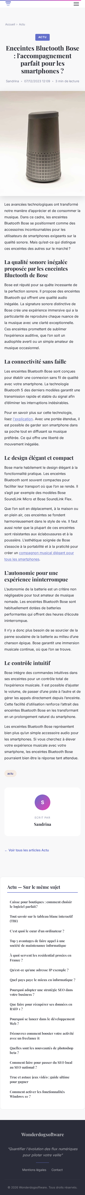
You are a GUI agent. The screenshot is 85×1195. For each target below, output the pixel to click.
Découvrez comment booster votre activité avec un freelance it (42, 1035)
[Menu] (76, 3)
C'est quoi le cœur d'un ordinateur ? (37, 931)
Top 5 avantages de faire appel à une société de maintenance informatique (38, 943)
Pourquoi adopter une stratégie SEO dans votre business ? (41, 992)
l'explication (23, 419)
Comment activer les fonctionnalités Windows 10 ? (37, 1094)
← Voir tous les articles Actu (26, 850)
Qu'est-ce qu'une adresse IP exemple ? (39, 970)
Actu (22, 24)
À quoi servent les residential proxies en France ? (40, 957)
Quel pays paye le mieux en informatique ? (42, 980)
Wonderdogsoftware (42, 1134)
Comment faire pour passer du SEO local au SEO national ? (41, 1064)
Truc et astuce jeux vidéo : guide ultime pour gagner (40, 1079)
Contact (57, 1170)
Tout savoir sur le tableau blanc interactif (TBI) (41, 918)
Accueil (10, 24)
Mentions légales (34, 1170)
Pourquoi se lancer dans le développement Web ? (42, 1021)
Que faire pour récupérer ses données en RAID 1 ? (41, 1006)
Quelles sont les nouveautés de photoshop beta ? (41, 1050)
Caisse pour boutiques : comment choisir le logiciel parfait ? (41, 904)
